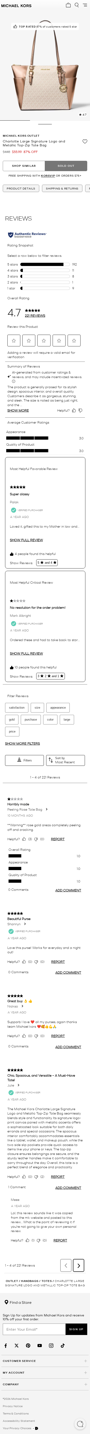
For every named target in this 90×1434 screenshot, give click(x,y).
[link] (5, 1346)
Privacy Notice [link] (13, 1406)
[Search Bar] (76, 5)
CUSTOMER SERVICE (19, 1361)
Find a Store (20, 1302)
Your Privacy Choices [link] (17, 1428)
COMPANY (11, 1384)
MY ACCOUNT (14, 1373)
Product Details (21, 188)
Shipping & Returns (62, 188)
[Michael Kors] (16, 5)
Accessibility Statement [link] (19, 1421)
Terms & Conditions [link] (16, 1413)
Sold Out (66, 166)
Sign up (76, 1329)
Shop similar (24, 166)
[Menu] (85, 5)
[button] (80, 1424)
